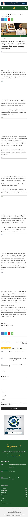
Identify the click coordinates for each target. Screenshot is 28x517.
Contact (10, 508)
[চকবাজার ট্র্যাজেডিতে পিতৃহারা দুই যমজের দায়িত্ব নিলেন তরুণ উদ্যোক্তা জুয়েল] (4, 466)
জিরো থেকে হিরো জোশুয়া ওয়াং (6, 342)
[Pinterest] (9, 19)
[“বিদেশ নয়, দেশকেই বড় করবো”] (4, 479)
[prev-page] (2, 371)
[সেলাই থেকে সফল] (4, 472)
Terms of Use (15, 508)
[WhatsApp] (12, 19)
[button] (2, 8)
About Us (6, 508)
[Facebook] (2, 19)
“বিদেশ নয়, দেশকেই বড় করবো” (14, 477)
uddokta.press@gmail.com (16, 455)
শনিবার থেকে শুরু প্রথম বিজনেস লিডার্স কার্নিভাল (21, 342)
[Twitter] (5, 19)
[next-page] (4, 371)
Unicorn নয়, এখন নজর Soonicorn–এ (17, 351)
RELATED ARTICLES (6, 348)
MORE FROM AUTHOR (17, 348)
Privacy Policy (21, 508)
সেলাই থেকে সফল (12, 471)
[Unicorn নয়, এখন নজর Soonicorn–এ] (4, 353)
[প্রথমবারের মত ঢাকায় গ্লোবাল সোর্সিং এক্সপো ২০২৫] (4, 366)
